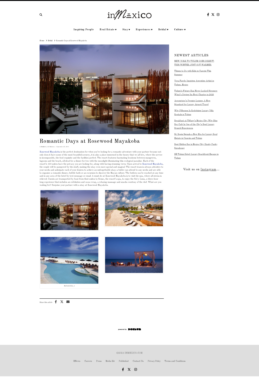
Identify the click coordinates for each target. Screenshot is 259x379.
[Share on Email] (68, 301)
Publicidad (124, 361)
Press (99, 361)
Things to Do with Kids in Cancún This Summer (192, 73)
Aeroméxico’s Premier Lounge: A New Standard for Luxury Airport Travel (192, 103)
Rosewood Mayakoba (50, 152)
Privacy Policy (154, 361)
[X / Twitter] (212, 14)
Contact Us (138, 361)
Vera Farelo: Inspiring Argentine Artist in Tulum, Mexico (194, 83)
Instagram (208, 169)
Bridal (43, 146)
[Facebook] (208, 14)
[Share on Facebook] (56, 301)
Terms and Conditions (175, 361)
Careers (88, 361)
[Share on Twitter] (62, 301)
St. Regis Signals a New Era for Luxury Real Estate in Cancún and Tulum (195, 136)
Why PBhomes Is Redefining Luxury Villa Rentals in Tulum (194, 112)
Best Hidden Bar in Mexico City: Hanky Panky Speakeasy (195, 146)
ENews (76, 361)
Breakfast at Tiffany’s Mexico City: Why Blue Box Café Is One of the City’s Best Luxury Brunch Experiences (195, 124)
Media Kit (110, 361)
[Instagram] (218, 14)
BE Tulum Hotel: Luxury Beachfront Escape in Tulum (196, 156)
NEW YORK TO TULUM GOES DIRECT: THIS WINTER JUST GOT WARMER (194, 63)
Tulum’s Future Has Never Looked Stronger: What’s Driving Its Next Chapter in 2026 (195, 93)
